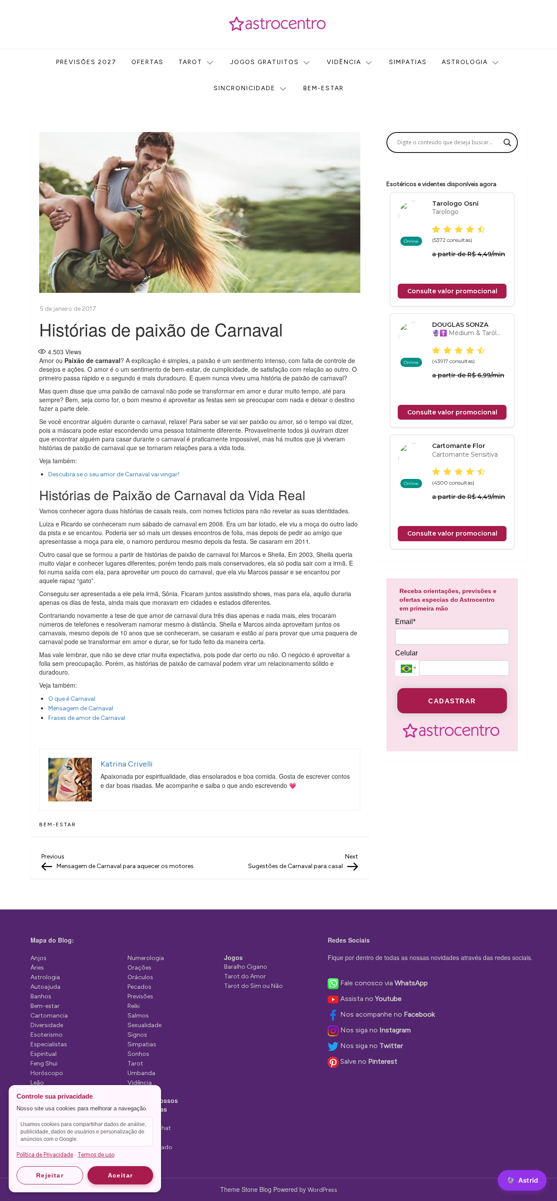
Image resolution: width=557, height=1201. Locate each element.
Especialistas (48, 1044)
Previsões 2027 (86, 62)
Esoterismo (46, 1034)
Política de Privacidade (45, 1154)
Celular (406, 653)
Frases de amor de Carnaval (86, 718)
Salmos (138, 1015)
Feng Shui (43, 1063)
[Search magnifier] (507, 142)
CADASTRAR (452, 701)
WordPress (322, 1190)
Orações (139, 967)
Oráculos (140, 977)
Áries (37, 967)
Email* (405, 621)
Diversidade (46, 1025)
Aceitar (120, 1175)
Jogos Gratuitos (264, 62)
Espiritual (43, 1054)
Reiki (134, 1006)
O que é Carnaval (71, 698)
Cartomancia (49, 1015)
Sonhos (138, 1054)
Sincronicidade (244, 88)
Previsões (140, 996)
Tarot (190, 62)
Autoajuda (45, 987)
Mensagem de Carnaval (80, 708)
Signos (137, 1034)
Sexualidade (144, 1025)
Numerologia (146, 958)
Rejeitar (50, 1175)
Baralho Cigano (245, 966)
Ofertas (147, 62)
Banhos (40, 996)
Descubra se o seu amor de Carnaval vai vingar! (113, 474)
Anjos (38, 958)
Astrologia (465, 62)
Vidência (344, 62)
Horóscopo (46, 1073)
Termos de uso (95, 1154)
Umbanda (141, 1073)
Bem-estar (323, 88)
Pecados (139, 987)
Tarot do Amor (245, 976)
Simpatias (408, 62)
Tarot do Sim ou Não (253, 986)
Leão (37, 1082)
